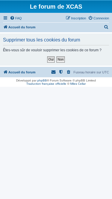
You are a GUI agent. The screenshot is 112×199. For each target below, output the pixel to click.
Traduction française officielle (46, 83)
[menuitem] (16, 18)
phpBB (42, 80)
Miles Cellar (78, 83)
